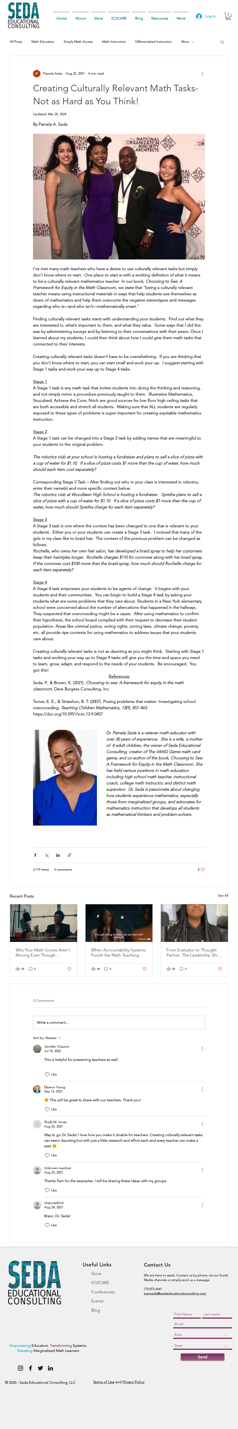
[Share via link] (69, 855)
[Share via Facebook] (35, 855)
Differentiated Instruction (153, 41)
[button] (228, 16)
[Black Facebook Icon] (30, 1368)
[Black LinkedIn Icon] (50, 1368)
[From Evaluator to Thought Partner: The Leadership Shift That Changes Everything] (194, 923)
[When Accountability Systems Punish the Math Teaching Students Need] (119, 923)
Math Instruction (114, 41)
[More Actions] (202, 1049)
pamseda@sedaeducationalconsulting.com (175, 1293)
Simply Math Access (78, 41)
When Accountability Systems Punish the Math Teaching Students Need (118, 952)
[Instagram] (20, 1368)
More (185, 41)
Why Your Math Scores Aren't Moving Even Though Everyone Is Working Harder (43, 952)
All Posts (16, 41)
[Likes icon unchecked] (47, 1074)
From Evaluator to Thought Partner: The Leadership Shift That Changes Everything (193, 952)
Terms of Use (103, 1382)
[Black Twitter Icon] (40, 1368)
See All (223, 895)
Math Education (42, 41)
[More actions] (202, 73)
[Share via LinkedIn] (58, 855)
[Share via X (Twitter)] (46, 855)
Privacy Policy (133, 1382)
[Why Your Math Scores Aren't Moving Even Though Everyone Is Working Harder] (43, 923)
